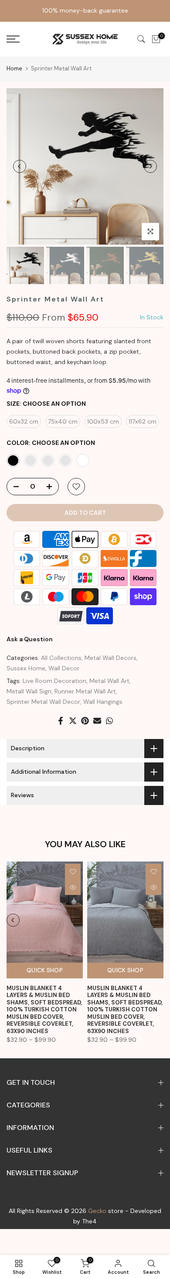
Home (14, 68)
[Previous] (19, 166)
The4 (89, 1221)
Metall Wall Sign (29, 691)
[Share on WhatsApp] (109, 721)
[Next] (150, 166)
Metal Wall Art (109, 681)
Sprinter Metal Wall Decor (43, 702)
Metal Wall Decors (110, 658)
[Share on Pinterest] (85, 721)
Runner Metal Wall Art (85, 691)
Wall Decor (63, 668)
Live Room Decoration (54, 681)
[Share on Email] (97, 721)
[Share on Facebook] (61, 721)
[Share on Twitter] (73, 721)
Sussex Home (26, 668)
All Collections (61, 658)
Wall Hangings (102, 702)
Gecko (97, 1211)
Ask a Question (30, 639)
